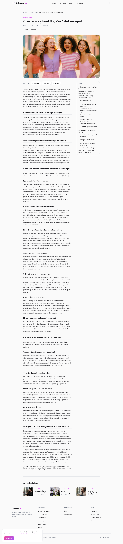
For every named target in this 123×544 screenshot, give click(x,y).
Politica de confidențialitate (29, 534)
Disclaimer (94, 521)
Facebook (46, 83)
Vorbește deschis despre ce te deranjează (39, 352)
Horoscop (62, 3)
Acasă (54, 3)
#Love (26, 29)
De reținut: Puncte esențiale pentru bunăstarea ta (46, 426)
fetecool (21, 3)
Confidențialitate (96, 517)
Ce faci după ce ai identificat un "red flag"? (42, 337)
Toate (40, 527)
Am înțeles (9, 538)
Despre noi (94, 511)
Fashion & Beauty (43, 514)
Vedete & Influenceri (44, 511)
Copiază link (35, 83)
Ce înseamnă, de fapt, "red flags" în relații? (42, 112)
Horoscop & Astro (43, 521)
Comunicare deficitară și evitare (35, 253)
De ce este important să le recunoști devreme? (44, 140)
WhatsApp (56, 83)
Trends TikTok (42, 524)
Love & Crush (33, 12)
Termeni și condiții (96, 514)
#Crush (33, 29)
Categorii (80, 3)
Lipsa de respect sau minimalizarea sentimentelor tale (43, 230)
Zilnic (65, 511)
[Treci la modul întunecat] (109, 3)
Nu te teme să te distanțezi (33, 407)
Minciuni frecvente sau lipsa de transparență (39, 318)
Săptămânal (68, 514)
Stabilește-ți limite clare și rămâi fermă (37, 389)
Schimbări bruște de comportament (36, 274)
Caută (71, 3)
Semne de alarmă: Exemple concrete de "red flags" (46, 168)
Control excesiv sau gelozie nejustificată (38, 206)
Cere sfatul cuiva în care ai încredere (36, 373)
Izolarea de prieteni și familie (33, 297)
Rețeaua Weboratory (105, 537)
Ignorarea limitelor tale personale (35, 181)
